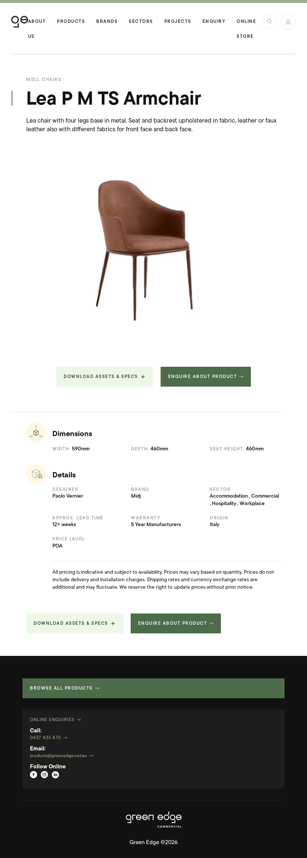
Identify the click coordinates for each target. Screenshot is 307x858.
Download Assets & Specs (101, 377)
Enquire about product (202, 377)
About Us (37, 24)
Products (71, 22)
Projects (177, 22)
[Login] (288, 21)
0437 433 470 (45, 738)
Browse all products (61, 688)
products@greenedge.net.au (58, 756)
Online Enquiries (52, 720)
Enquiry (214, 22)
